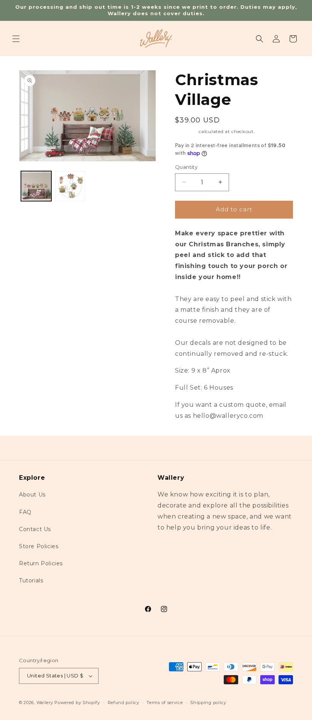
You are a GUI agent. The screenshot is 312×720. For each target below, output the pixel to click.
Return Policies (41, 563)
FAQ (25, 512)
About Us (32, 494)
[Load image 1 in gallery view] (36, 186)
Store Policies (38, 546)
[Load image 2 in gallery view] (70, 186)
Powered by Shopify (77, 702)
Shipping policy (208, 702)
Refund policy (123, 702)
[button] (16, 38)
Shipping (186, 131)
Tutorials (31, 580)
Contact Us (35, 529)
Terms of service (164, 702)
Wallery (45, 702)
